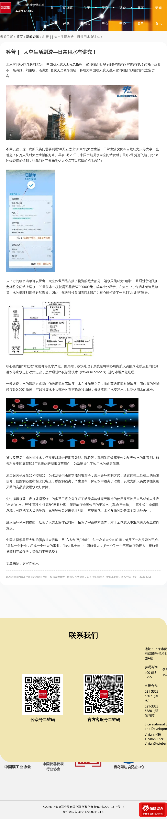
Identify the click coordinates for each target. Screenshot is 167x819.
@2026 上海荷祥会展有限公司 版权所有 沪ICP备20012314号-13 (83, 807)
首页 (52, 15)
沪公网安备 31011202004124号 (83, 812)
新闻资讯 (32, 36)
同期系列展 (68, 15)
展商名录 (140, 15)
